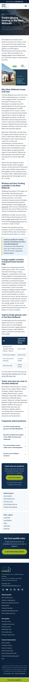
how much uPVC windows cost (11, 374)
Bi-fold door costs (6, 629)
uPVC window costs (9, 498)
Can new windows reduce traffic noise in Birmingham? (12, 446)
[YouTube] (7, 589)
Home (3, 14)
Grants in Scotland (7, 648)
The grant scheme (7, 645)
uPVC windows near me (10, 504)
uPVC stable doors (7, 632)
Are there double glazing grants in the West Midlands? (13, 428)
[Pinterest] (22, 589)
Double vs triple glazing (10, 507)
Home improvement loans (9, 653)
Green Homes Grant (7, 650)
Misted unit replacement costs (10, 603)
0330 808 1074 (19, 1)
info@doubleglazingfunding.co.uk (11, 585)
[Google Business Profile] (14, 589)
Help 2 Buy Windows (20, 673)
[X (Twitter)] (10, 589)
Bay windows (5, 605)
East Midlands (8, 520)
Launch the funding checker (14, 552)
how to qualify (6, 219)
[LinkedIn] (3, 589)
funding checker (7, 55)
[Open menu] (25, 6)
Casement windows (7, 608)
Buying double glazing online (10, 610)
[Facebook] (18, 589)
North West (7, 517)
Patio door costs (6, 627)
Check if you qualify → (14, 680)
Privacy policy (7, 673)
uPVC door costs (8, 501)
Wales (5, 523)
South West (7, 526)
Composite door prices (8, 624)
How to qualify (8, 496)
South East (7, 528)
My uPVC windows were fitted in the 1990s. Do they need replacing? (13, 437)
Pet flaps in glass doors (8, 634)
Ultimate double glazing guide (10, 656)
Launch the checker (14, 477)
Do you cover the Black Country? (11, 455)
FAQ (3, 658)
